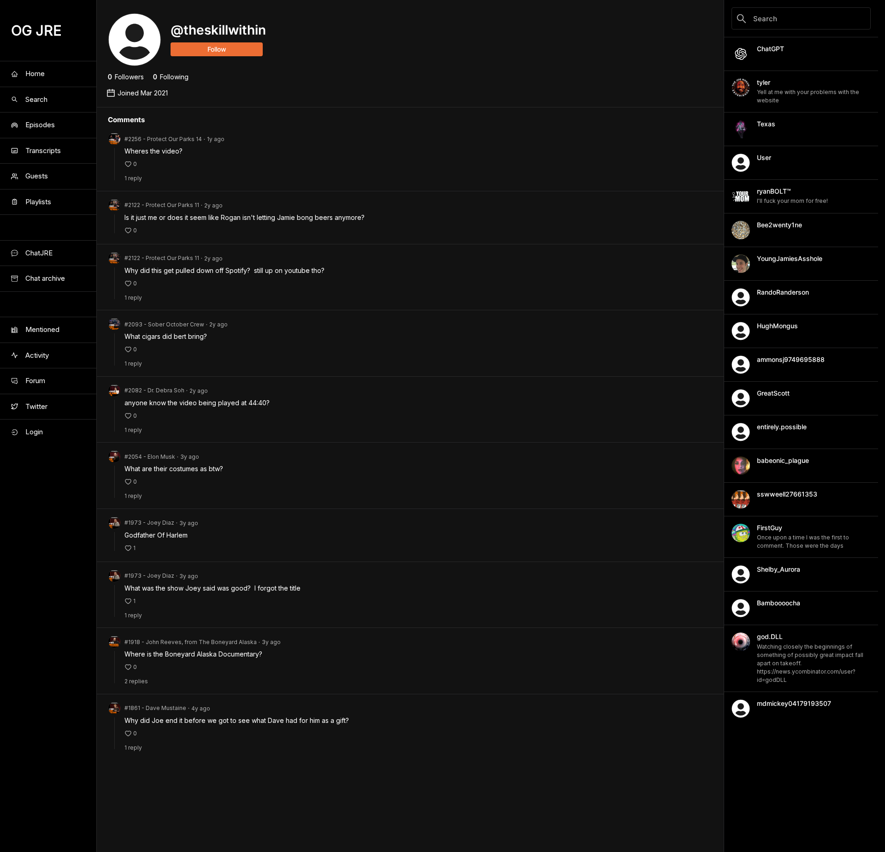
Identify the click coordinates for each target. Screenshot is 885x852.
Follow (216, 49)
